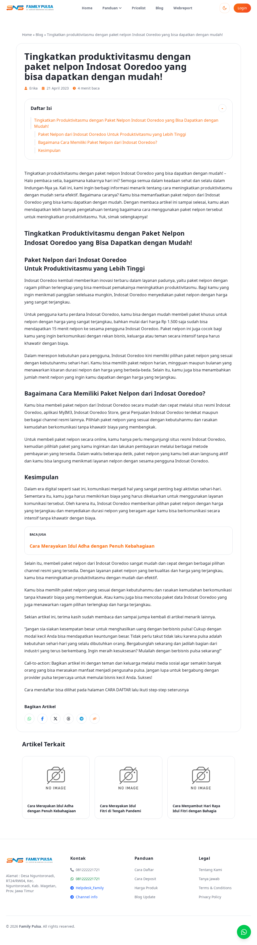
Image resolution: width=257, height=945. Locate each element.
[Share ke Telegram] (82, 719)
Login (242, 8)
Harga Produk (146, 887)
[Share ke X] (55, 719)
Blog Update (145, 896)
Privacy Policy (210, 896)
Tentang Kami (210, 869)
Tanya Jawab (209, 878)
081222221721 (88, 878)
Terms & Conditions (215, 887)
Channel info (86, 896)
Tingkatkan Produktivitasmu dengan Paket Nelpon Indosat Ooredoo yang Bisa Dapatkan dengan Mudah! (126, 123)
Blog (159, 8)
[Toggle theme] (225, 8)
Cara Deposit (145, 878)
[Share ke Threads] (68, 719)
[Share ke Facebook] (42, 719)
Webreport (182, 8)
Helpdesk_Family (90, 887)
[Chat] (244, 932)
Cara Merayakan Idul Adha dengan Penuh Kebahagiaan (92, 546)
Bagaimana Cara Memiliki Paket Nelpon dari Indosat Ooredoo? (97, 142)
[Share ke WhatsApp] (29, 719)
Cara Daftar (144, 869)
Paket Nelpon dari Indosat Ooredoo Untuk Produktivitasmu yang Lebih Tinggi (112, 134)
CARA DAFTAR (118, 690)
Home (87, 8)
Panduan (110, 8)
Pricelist (139, 8)
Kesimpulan (49, 150)
